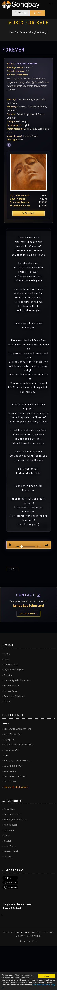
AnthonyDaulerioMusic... (15, 819)
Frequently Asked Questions (17, 680)
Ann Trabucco (10, 824)
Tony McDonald (11, 851)
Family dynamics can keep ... (17, 760)
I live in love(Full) (11, 750)
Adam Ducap (10, 846)
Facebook (11, 882)
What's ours (10, 771)
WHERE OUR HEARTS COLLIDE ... (19, 744)
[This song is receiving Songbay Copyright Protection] (9, 145)
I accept (46, 976)
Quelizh (8, 840)
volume (46, 544)
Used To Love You (12, 734)
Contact (7, 701)
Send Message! (29, 614)
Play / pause (10, 544)
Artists (7, 659)
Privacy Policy (10, 690)
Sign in (21, 13)
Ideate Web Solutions (41, 933)
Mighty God (9, 739)
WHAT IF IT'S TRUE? (13, 765)
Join (38, 13)
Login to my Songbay (14, 669)
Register (8, 675)
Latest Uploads (11, 664)
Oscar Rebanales (12, 814)
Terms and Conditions (14, 696)
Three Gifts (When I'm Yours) (17, 728)
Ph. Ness (8, 856)
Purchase (29, 213)
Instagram (12, 887)
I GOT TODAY (10, 781)
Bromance (9, 830)
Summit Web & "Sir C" (29, 936)
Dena (6, 835)
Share (13, 569)
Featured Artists (11, 685)
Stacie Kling (9, 809)
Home (7, 653)
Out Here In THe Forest (15, 776)
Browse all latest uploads (16, 787)
